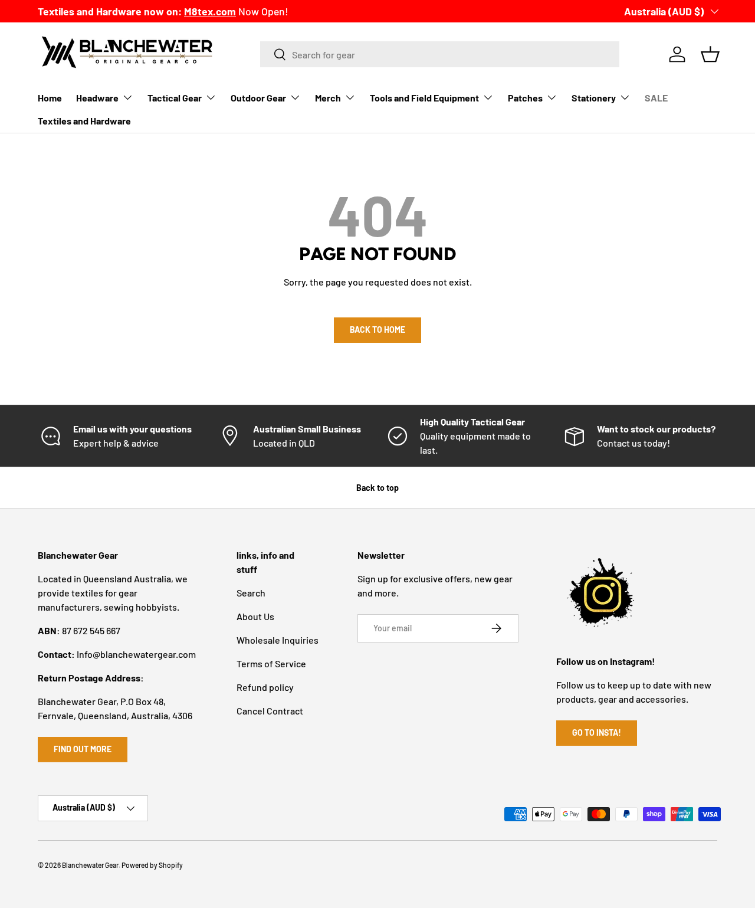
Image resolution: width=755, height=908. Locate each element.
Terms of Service (271, 663)
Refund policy (265, 687)
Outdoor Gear (258, 97)
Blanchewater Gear (90, 865)
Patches (525, 97)
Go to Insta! (596, 732)
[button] (710, 54)
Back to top (377, 488)
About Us (255, 616)
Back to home (377, 329)
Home (50, 97)
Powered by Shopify (152, 865)
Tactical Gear (174, 97)
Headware (97, 97)
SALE (656, 97)
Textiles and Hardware (84, 120)
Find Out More (82, 749)
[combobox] (439, 54)
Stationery (594, 97)
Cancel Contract (270, 710)
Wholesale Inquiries (278, 639)
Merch (328, 97)
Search (251, 592)
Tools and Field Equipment (424, 97)
